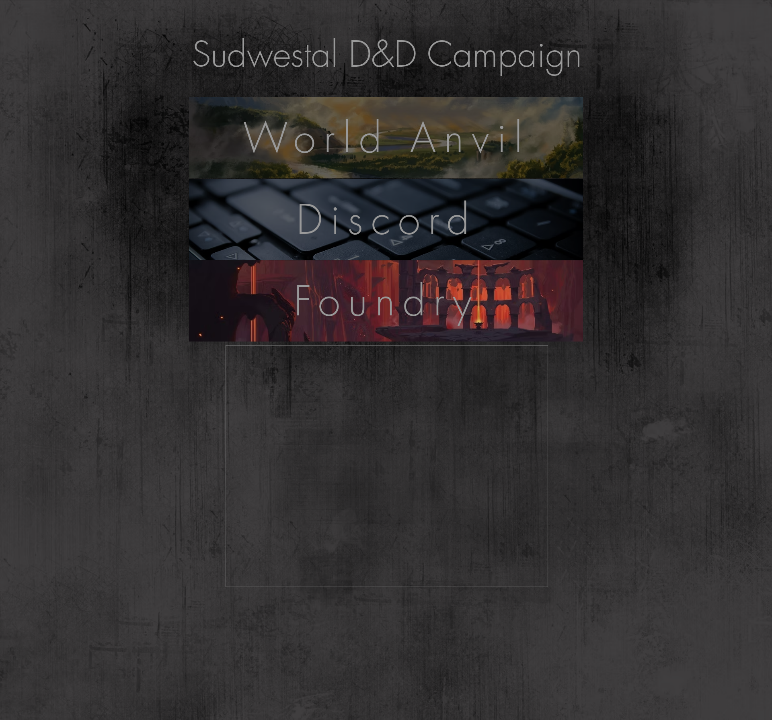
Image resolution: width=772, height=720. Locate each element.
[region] (386, 309)
